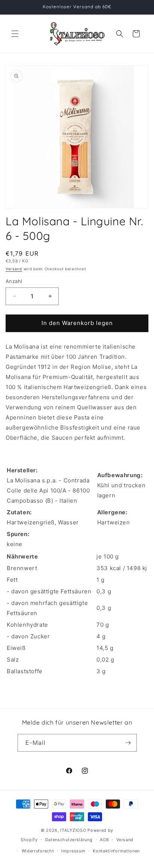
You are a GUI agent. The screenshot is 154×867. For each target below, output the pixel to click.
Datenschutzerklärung (69, 839)
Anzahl (14, 281)
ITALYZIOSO (73, 830)
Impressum (73, 851)
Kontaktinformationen (116, 851)
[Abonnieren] (128, 743)
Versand (14, 269)
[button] (15, 33)
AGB (104, 839)
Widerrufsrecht (38, 851)
